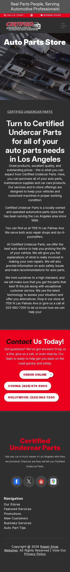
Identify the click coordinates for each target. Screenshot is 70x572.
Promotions (12, 513)
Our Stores (12, 504)
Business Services (17, 523)
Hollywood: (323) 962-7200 (31, 397)
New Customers (16, 518)
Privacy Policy (35, 554)
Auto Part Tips (15, 528)
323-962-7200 (16, 307)
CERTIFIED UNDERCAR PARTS (29, 112)
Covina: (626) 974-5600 (27, 386)
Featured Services (17, 509)
